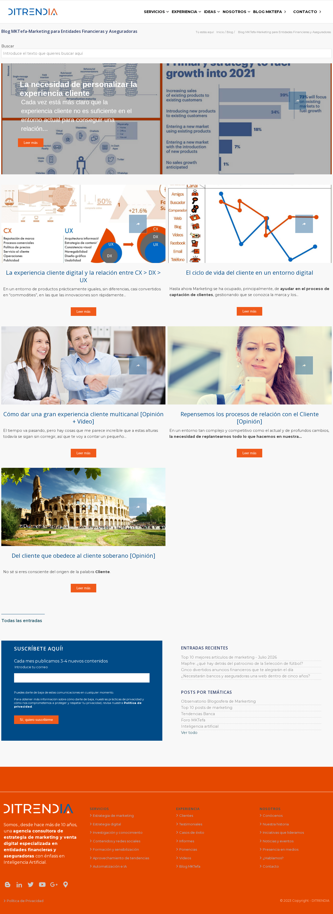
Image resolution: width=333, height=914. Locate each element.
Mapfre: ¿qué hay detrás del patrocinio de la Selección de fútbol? (242, 663)
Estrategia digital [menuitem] (107, 824)
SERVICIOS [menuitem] (154, 11)
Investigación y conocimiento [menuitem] (118, 832)
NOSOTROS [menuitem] (234, 11)
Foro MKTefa (193, 720)
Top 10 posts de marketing (206, 707)
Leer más (83, 312)
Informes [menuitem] (186, 841)
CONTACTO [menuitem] (305, 11)
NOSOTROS (270, 808)
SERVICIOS (99, 808)
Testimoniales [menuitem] (190, 824)
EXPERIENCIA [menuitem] (184, 11)
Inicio (220, 32)
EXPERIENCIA (188, 808)
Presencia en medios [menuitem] (280, 849)
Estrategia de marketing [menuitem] (113, 815)
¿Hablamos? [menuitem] (273, 858)
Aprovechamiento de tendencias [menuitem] (121, 858)
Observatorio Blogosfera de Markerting (218, 701)
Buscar (7, 46)
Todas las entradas (21, 620)
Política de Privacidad (25, 901)
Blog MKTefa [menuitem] (189, 866)
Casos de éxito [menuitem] (191, 832)
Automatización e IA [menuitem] (110, 866)
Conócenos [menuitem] (273, 815)
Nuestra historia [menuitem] (276, 824)
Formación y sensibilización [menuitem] (116, 849)
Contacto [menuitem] (271, 866)
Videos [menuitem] (185, 858)
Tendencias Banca (198, 713)
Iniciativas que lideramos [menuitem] (283, 832)
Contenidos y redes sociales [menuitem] (116, 841)
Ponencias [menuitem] (188, 849)
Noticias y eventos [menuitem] (278, 841)
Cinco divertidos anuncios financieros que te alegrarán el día (237, 669)
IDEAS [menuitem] (210, 11)
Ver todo (189, 732)
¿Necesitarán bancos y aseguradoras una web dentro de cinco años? (245, 676)
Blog (230, 32)
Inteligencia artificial (200, 726)
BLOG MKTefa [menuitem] (267, 11)
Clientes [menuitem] (186, 815)
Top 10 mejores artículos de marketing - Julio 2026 (229, 657)
